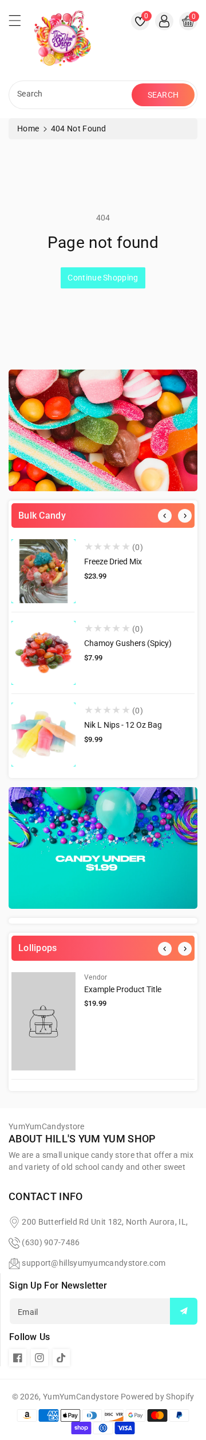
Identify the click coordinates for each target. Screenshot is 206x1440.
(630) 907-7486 (51, 1242)
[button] (20, 23)
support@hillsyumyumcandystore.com (93, 1262)
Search (163, 94)
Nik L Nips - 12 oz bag (123, 724)
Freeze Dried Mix (113, 561)
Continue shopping (103, 277)
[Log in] (164, 21)
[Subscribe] (183, 1311)
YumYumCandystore (81, 1396)
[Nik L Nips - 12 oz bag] (43, 735)
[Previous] (165, 516)
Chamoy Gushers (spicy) (128, 643)
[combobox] (71, 95)
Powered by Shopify (157, 1396)
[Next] (185, 516)
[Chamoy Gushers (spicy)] (43, 653)
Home (28, 128)
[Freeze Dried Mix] (43, 571)
